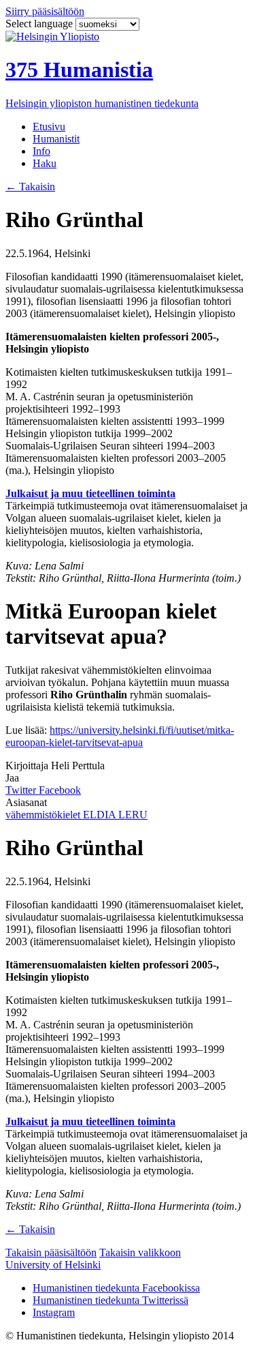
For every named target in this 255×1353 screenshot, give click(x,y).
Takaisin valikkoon (140, 1252)
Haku (44, 163)
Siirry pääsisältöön (44, 11)
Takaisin (30, 186)
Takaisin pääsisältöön (51, 1252)
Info (41, 151)
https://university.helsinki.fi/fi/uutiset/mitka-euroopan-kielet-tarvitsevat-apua (119, 736)
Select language (40, 23)
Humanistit (56, 139)
